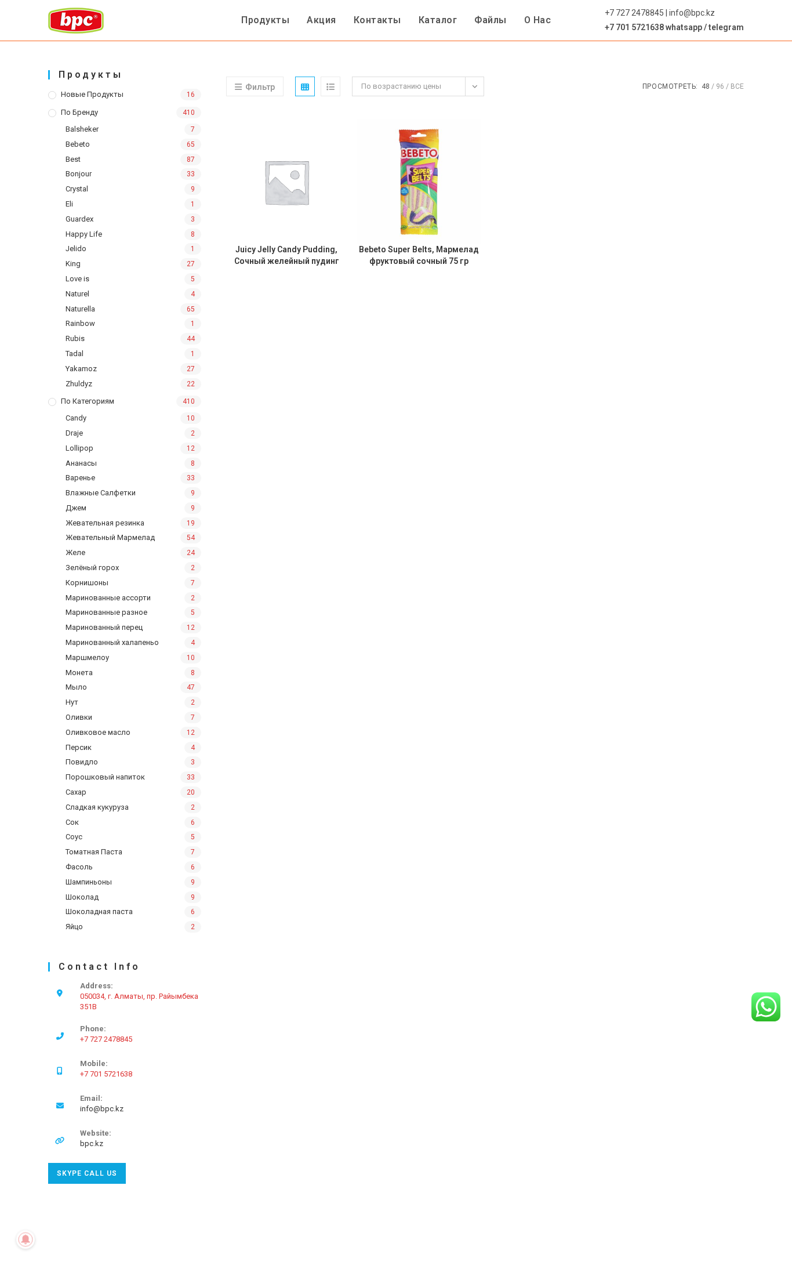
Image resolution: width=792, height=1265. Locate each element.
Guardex (79, 219)
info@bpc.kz (101, 1108)
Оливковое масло (98, 732)
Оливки (79, 717)
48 (706, 86)
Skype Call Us (87, 1173)
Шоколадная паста (99, 911)
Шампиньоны (89, 882)
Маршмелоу (87, 657)
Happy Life (84, 234)
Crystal (77, 188)
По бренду (79, 112)
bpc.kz (91, 1143)
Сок (72, 822)
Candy (76, 418)
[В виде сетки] (305, 86)
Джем (76, 507)
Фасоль (79, 866)
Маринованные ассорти (108, 597)
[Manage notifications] (25, 1239)
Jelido (76, 248)
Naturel (77, 293)
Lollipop (79, 448)
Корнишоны (87, 582)
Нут (72, 702)
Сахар (76, 792)
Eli (69, 204)
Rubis (75, 338)
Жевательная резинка (105, 523)
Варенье (80, 477)
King (73, 263)
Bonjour (79, 173)
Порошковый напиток (105, 777)
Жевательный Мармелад (110, 537)
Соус (74, 836)
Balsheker (82, 129)
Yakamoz (81, 368)
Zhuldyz (79, 383)
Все (737, 86)
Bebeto (78, 144)
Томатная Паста (94, 851)
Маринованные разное (106, 612)
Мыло (76, 687)
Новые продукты (92, 94)
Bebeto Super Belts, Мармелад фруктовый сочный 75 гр (419, 255)
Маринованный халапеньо (112, 642)
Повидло (82, 761)
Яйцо (74, 926)
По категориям (87, 401)
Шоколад (82, 897)
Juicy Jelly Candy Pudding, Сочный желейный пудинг (286, 255)
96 (720, 86)
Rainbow (80, 323)
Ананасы (81, 463)
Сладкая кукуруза (97, 807)
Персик (79, 747)
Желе (75, 552)
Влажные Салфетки (101, 492)
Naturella (80, 309)
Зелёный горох (92, 567)
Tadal (74, 353)
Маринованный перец (104, 627)
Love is (77, 278)
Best (73, 159)
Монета (79, 672)
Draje (74, 433)
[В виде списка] (330, 86)
